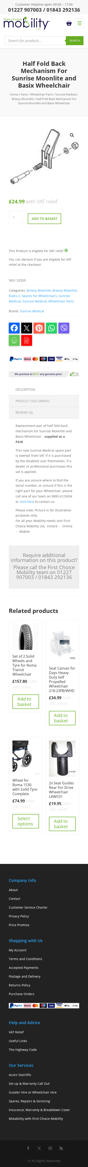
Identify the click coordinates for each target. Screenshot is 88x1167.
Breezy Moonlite (23, 99)
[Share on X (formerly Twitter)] (26, 328)
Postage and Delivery (24, 976)
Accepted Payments (23, 967)
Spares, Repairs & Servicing (29, 1101)
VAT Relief (16, 1032)
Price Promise (19, 925)
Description (25, 389)
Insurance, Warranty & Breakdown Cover (39, 1110)
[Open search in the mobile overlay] (44, 40)
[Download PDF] (26, 340)
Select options (25, 821)
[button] (72, 135)
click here (27, 501)
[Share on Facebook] (14, 328)
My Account (17, 950)
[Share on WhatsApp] (51, 328)
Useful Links (18, 1041)
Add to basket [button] (24, 701)
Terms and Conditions (25, 959)
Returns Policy (19, 985)
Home (14, 94)
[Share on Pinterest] (39, 328)
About (13, 890)
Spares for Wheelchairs (39, 296)
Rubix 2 (14, 296)
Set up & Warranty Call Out (29, 1083)
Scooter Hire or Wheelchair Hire (33, 1092)
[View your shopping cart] (69, 23)
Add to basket (44, 218)
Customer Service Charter (28, 907)
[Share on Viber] (63, 328)
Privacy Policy (19, 916)
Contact (14, 898)
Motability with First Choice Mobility (36, 1118)
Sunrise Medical (65, 94)
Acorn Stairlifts (20, 1075)
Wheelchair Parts (41, 94)
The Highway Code (23, 1049)
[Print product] (14, 340)
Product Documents (33, 401)
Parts (24, 94)
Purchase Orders (21, 994)
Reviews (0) (24, 412)
